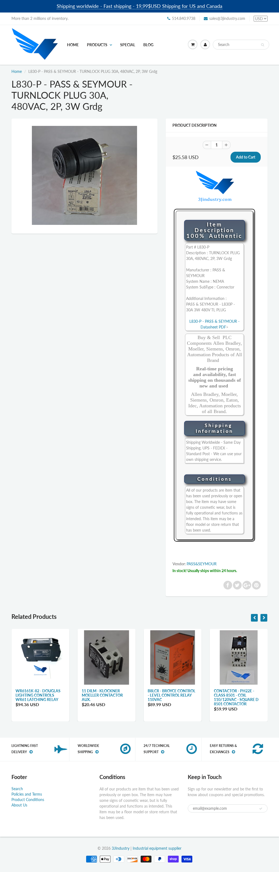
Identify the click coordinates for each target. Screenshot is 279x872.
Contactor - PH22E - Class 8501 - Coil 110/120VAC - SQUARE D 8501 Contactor (236, 697)
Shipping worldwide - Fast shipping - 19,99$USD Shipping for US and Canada (139, 6)
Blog (148, 44)
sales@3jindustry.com (227, 18)
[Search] (262, 45)
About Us (19, 805)
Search (17, 788)
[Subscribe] (261, 808)
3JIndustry (120, 848)
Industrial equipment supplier (157, 848)
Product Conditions (27, 799)
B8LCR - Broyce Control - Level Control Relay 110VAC (171, 695)
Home (73, 44)
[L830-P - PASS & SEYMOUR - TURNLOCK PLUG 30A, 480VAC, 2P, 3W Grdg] (84, 175)
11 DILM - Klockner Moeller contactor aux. (102, 695)
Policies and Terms (26, 794)
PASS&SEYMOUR (202, 563)
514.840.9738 (183, 18)
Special (127, 44)
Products (97, 44)
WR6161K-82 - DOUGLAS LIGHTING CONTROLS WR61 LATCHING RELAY (38, 695)
